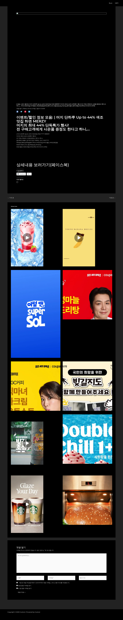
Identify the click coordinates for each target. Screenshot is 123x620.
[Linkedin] (29, 112)
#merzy (38, 145)
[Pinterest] (25, 112)
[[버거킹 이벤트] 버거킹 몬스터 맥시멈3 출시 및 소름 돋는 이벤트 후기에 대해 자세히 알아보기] (87, 500)
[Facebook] (17, 112)
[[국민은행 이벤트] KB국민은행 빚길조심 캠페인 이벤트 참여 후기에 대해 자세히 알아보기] (27, 443)
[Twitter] (21, 112)
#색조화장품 (54, 142)
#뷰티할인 (19, 147)
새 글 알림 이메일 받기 (25, 588)
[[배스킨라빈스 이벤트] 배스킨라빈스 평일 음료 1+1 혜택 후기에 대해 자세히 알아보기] (87, 439)
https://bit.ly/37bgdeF (25, 142)
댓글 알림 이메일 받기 (24, 585)
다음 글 (112, 198)
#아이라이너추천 (42, 147)
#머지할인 (46, 142)
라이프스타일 (31, 108)
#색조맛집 (39, 142)
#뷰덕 (18, 145)
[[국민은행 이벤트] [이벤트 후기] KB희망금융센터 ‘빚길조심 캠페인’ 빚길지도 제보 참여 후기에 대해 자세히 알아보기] (87, 386)
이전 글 (11, 198)
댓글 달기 (19, 108)
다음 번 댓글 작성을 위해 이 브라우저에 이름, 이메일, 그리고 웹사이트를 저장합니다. (44, 583)
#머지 (34, 142)
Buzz (25, 108)
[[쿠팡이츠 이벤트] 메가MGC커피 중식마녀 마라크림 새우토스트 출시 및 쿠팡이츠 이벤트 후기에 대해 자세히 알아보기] (35, 386)
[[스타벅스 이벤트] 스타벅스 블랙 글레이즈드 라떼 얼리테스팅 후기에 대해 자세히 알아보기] (27, 504)
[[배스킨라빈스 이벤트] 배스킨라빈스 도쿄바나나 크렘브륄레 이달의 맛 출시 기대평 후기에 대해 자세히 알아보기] (79, 237)
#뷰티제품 (26, 147)
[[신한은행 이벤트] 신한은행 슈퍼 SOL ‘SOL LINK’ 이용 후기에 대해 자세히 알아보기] (35, 314)
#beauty (33, 145)
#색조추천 (33, 147)
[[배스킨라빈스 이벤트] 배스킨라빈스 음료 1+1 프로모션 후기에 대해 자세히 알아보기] (27, 237)
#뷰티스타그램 (25, 145)
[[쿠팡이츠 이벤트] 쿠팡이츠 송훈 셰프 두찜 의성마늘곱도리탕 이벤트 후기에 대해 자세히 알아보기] (87, 294)
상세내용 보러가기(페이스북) (42, 164)
